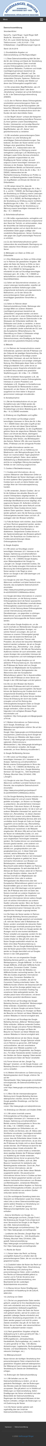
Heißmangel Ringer (26, 1436)
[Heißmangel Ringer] (21, 8)
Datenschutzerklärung (21, 1427)
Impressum (8, 1427)
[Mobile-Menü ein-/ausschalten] (41, 19)
